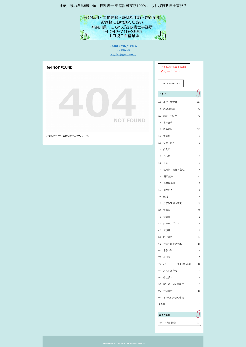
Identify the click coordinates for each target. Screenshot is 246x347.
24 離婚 (179, 196)
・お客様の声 (123, 50)
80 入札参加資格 (179, 270)
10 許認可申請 (179, 109)
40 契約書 (179, 217)
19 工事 (179, 163)
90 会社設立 (179, 277)
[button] (198, 322)
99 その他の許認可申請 (179, 297)
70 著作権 (179, 257)
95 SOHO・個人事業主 (179, 284)
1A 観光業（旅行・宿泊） (179, 169)
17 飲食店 (179, 149)
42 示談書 (179, 230)
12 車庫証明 (179, 122)
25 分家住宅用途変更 (179, 203)
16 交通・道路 (179, 142)
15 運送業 (179, 136)
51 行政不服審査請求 (179, 244)
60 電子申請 (179, 250)
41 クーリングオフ (179, 223)
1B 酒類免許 (179, 176)
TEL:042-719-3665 (170, 83)
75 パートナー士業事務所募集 (179, 264)
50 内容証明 (179, 237)
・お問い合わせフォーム (123, 54)
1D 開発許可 (179, 190)
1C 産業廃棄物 (179, 183)
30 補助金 (179, 210)
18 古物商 (179, 156)
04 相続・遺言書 (179, 102)
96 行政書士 (179, 291)
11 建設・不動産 (179, 116)
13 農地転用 (179, 129)
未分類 (179, 304)
